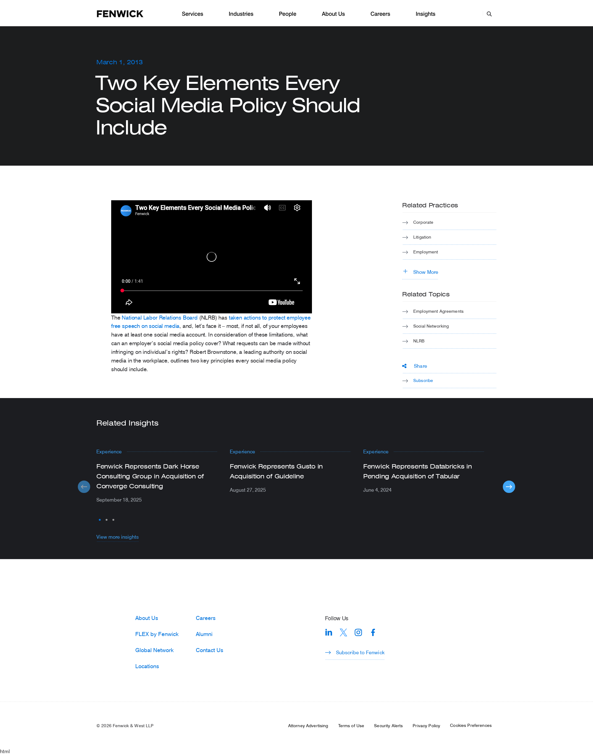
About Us (333, 14)
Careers (380, 14)
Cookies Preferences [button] (471, 725)
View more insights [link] (117, 536)
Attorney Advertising (308, 725)
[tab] (100, 520)
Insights (425, 14)
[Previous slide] (84, 487)
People (287, 14)
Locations (147, 666)
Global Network (154, 650)
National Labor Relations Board (160, 317)
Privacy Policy (426, 725)
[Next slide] (509, 487)
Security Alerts (388, 725)
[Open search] (489, 13)
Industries (241, 14)
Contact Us (209, 650)
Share (420, 366)
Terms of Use (351, 725)
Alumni (204, 634)
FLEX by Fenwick (157, 634)
